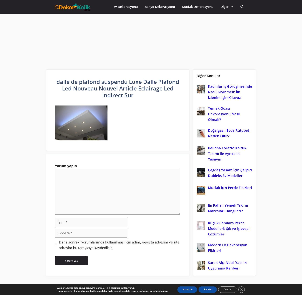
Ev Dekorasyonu (125, 7)
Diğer (225, 7)
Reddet (208, 289)
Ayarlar (228, 289)
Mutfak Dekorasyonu (198, 7)
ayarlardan (143, 291)
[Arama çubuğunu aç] (242, 6)
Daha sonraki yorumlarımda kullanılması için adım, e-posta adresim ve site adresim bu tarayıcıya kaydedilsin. (119, 245)
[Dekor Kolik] (73, 7)
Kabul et (187, 289)
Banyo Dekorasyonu (160, 7)
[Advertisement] (151, 39)
